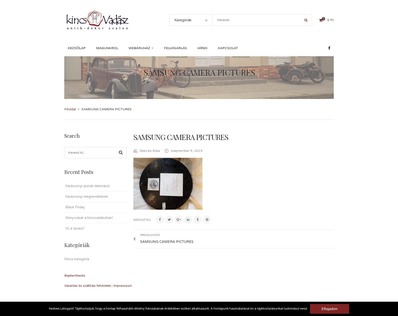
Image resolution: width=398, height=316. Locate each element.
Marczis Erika (150, 151)
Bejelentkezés (74, 275)
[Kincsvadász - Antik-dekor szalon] (97, 20)
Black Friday (75, 207)
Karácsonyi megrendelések (86, 196)
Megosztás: (142, 219)
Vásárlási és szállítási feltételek (87, 286)
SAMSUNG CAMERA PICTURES (180, 137)
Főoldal (70, 109)
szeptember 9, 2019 (186, 151)
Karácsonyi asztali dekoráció (87, 186)
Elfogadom (330, 309)
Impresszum (122, 286)
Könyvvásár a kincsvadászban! (89, 218)
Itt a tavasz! (74, 228)
